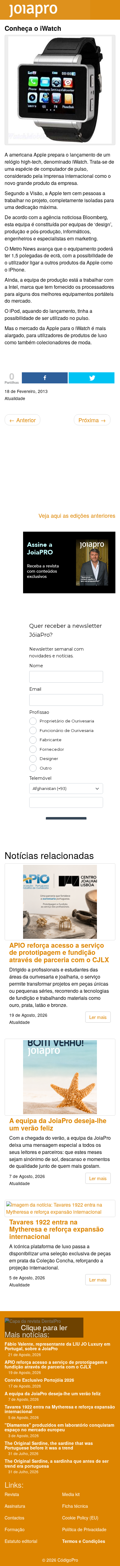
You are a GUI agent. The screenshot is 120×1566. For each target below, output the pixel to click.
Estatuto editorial (21, 1541)
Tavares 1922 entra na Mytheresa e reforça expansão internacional (56, 1229)
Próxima (92, 420)
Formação (15, 1529)
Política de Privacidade (84, 1529)
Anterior (22, 420)
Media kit (71, 1494)
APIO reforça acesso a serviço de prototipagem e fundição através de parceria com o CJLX (59, 952)
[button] (111, 10)
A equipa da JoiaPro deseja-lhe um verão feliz (57, 1124)
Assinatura (15, 1506)
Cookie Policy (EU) (80, 1518)
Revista (12, 1494)
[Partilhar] (45, 377)
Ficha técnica (75, 1506)
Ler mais (98, 1017)
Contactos (14, 1518)
